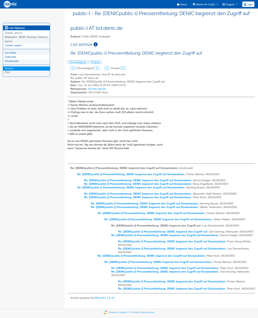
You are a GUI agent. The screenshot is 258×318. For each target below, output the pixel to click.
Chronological (78, 62)
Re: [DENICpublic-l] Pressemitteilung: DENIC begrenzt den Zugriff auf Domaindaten (131, 174)
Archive (9, 68)
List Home (10, 52)
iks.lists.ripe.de (97, 88)
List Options (16, 27)
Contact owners (13, 45)
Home (183, 4)
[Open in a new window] (95, 44)
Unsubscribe (12, 61)
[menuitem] (182, 4)
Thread (95, 62)
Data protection (148, 312)
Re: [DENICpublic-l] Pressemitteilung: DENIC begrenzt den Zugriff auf (162, 231)
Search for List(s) (205, 4)
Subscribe (10, 56)
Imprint (137, 312)
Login (249, 4)
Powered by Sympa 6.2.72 (120, 312)
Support (229, 4)
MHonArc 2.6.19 (104, 297)
